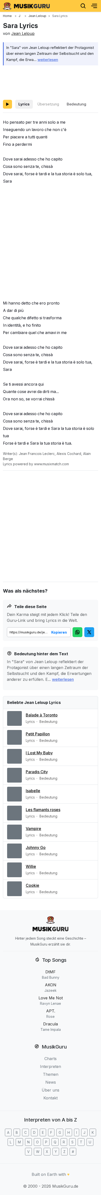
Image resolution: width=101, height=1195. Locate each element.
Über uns (50, 1090)
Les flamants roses (43, 809)
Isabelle (33, 790)
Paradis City (37, 771)
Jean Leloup (23, 33)
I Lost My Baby (39, 752)
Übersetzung (48, 104)
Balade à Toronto (42, 715)
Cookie (32, 885)
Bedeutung (76, 104)
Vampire (33, 828)
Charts (50, 1058)
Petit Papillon (38, 733)
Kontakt (50, 1097)
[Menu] (94, 6)
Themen (50, 1074)
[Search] (83, 6)
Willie (31, 866)
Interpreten (50, 1066)
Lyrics (24, 104)
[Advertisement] (50, 81)
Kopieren (59, 632)
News (50, 1082)
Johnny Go (36, 847)
